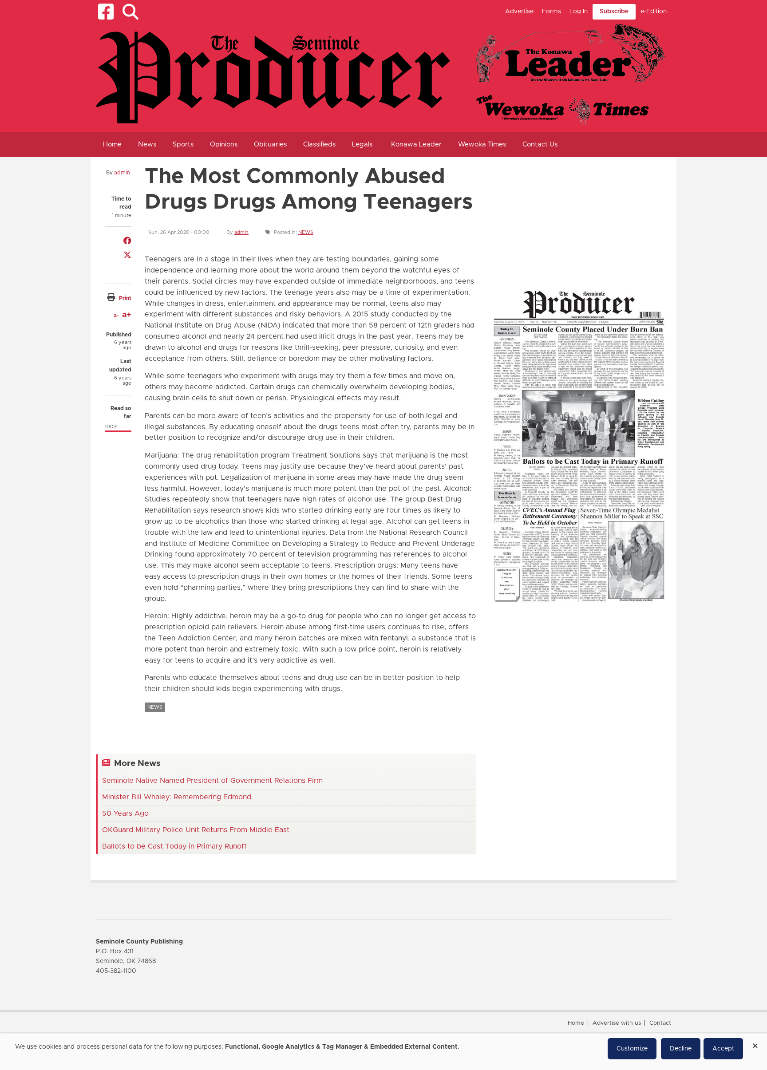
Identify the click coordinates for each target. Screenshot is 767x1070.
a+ (126, 315)
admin (122, 172)
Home (576, 1023)
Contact (660, 1023)
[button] (130, 12)
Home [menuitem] (112, 144)
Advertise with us (617, 1023)
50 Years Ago (125, 813)
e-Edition (653, 11)
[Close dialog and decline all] (755, 1042)
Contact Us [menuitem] (539, 144)
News (305, 232)
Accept (723, 1049)
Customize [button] (632, 1049)
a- (116, 315)
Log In (578, 11)
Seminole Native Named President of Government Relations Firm (212, 780)
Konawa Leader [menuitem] (416, 144)
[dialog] (383, 1052)
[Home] (380, 73)
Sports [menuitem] (183, 144)
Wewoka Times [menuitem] (482, 144)
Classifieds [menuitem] (319, 144)
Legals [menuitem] (362, 144)
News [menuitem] (147, 144)
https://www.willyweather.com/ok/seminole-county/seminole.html (553, 261)
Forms (551, 11)
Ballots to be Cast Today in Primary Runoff (174, 846)
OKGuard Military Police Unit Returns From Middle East (195, 829)
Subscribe (614, 11)
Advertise (519, 11)
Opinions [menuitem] (223, 144)
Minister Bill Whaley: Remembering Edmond (176, 797)
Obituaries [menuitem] (270, 144)
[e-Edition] (578, 445)
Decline (681, 1049)
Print (125, 298)
